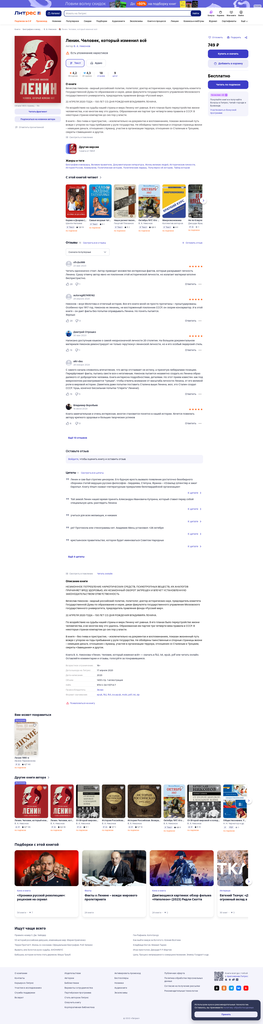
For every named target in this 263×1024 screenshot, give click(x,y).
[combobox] (127, 13)
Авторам (69, 978)
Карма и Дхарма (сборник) (76, 220)
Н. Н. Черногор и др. (233, 823)
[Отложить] (83, 188)
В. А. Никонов (146, 223)
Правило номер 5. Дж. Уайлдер (30, 935)
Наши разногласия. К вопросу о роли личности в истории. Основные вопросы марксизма (125, 220)
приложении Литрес (237, 976)
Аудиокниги (118, 21)
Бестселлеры (121, 978)
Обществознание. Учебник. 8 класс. (235, 820)
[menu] (88, 252)
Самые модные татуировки (100, 220)
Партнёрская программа (78, 992)
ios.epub (116, 694)
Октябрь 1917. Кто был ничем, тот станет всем (149, 220)
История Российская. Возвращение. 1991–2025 (113, 820)
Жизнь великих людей (156, 164)
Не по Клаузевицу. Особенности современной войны (199, 220)
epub (99, 694)
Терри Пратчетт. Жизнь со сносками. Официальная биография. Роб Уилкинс (54, 945)
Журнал (213, 21)
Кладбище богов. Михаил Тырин (149, 945)
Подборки (101, 21)
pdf (130, 694)
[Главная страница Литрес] (28, 13)
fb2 (105, 694)
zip (138, 694)
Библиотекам (72, 983)
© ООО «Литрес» (131, 1018)
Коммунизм (90, 167)
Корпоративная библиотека (80, 1007)
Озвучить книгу (73, 1002)
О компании (21, 973)
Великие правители (101, 164)
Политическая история (110, 167)
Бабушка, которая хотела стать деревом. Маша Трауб (43, 954)
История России (74, 167)
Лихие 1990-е (22, 757)
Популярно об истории (160, 167)
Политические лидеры (135, 167)
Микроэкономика (172, 220)
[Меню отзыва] (200, 284)
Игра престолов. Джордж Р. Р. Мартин (152, 949)
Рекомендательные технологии (181, 990)
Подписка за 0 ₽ (23, 21)
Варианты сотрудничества (79, 987)
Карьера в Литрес (24, 983)
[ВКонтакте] (238, 988)
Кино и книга (24, 890)
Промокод (41, 21)
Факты (88, 890)
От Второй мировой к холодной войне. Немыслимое (88, 820)
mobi (124, 694)
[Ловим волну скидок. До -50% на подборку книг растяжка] (131, 4)
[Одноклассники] (224, 988)
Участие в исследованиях (28, 987)
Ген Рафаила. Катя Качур (146, 935)
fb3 (109, 694)
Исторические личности (182, 164)
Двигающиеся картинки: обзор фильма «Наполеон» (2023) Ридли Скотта (181, 897)
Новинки (56, 21)
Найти (196, 13)
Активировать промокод (127, 973)
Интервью (225, 890)
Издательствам (73, 973)
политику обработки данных (238, 1007)
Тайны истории (182, 167)
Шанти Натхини (74, 223)
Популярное (72, 21)
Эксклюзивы (136, 21)
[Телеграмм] (231, 988)
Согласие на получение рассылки (182, 986)
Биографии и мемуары (78, 164)
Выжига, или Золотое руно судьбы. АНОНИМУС (39, 949)
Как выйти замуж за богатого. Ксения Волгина (157, 940)
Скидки (87, 21)
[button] (38, 111)
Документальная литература (128, 164)
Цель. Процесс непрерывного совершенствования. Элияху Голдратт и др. (171, 954)
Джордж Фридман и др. (199, 223)
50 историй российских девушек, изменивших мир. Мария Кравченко (50, 940)
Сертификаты (229, 21)
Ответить (190, 284)
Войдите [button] (73, 459)
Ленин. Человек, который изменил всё (31, 820)
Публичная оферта (174, 973)
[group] (134, 264)
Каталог (55, 13)
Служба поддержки (25, 992)
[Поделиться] (246, 37)
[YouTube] (246, 988)
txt (134, 694)
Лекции (175, 21)
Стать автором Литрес (77, 997)
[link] (130, 262)
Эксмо (100, 689)
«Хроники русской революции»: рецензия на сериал (41, 897)
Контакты (20, 978)
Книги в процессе (156, 21)
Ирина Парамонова (25, 760)
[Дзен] (216, 988)
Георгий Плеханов (124, 223)
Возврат (19, 997)
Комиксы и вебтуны (194, 21)
